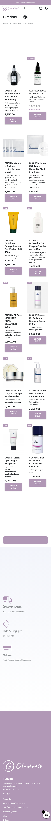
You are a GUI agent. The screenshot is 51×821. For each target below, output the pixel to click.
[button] (25, 8)
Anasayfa (6, 23)
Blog (5, 816)
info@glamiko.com (11, 789)
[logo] (10, 8)
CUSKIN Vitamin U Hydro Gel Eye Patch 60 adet (13, 393)
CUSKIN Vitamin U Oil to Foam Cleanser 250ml (37, 393)
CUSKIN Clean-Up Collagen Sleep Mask (12, 460)
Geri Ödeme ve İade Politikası (15, 808)
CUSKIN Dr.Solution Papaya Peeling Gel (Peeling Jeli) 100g (13, 246)
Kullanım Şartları (10, 812)
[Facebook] (46, 8)
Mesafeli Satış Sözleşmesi (14, 803)
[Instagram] (40, 8)
